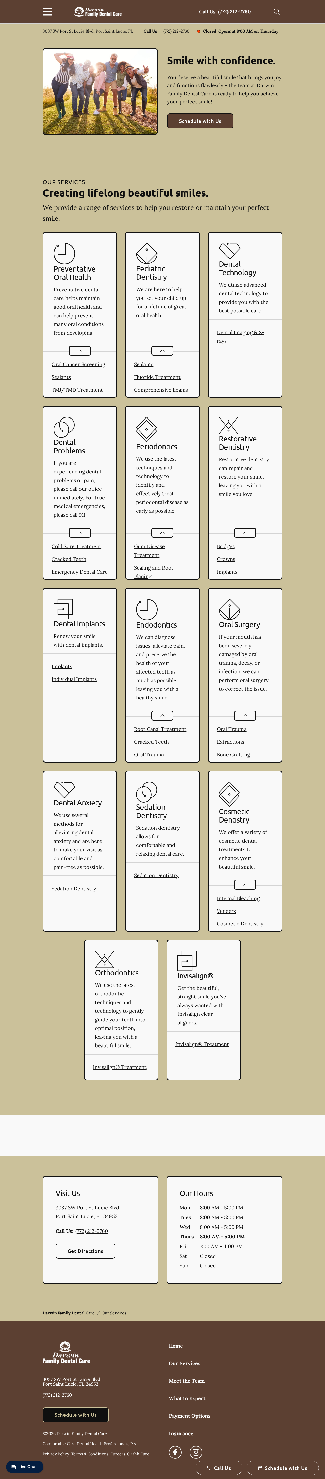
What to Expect (187, 1398)
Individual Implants (74, 679)
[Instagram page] (196, 1452)
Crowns (226, 559)
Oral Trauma (149, 754)
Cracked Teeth (69, 559)
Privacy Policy (56, 1453)
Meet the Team (187, 1381)
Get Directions (85, 1251)
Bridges (226, 546)
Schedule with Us (200, 120)
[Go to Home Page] (98, 11)
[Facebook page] (175, 1452)
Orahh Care (138, 1453)
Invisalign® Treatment (120, 1067)
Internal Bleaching (238, 898)
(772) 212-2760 (176, 31)
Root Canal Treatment (160, 729)
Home (176, 1345)
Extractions (230, 742)
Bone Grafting (233, 754)
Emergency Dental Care (80, 572)
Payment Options (190, 1416)
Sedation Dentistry (74, 888)
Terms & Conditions (89, 1453)
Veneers (226, 911)
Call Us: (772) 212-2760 (225, 11)
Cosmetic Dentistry (240, 923)
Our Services (184, 1363)
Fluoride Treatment (157, 377)
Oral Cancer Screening (78, 364)
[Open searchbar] (276, 11)
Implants (227, 572)
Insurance (181, 1433)
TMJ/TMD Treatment (77, 389)
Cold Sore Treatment (76, 546)
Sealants (61, 377)
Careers (117, 1453)
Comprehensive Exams (161, 389)
